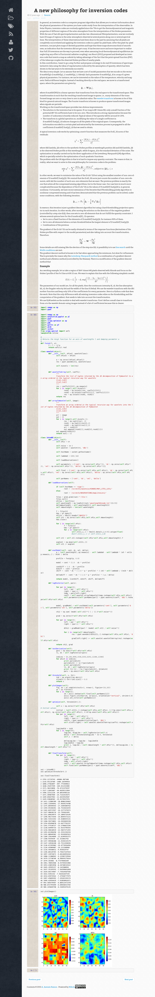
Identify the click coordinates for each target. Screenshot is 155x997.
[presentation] (87, 88)
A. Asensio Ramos (49, 987)
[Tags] (11, 26)
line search (120, 247)
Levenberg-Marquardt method (84, 256)
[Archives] (11, 18)
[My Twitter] (11, 50)
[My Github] (11, 58)
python (36, 18)
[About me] (11, 42)
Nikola (72, 987)
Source (47, 15)
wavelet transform (105, 98)
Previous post (34, 979)
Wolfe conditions (47, 250)
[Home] (11, 10)
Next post (129, 979)
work (43, 18)
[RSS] (11, 34)
